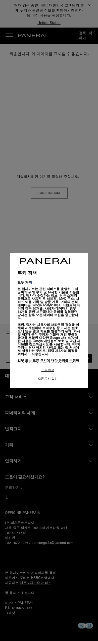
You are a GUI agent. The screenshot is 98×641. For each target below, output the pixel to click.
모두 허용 (47, 370)
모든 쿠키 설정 (48, 378)
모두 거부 (25, 282)
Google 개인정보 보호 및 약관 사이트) (49, 342)
